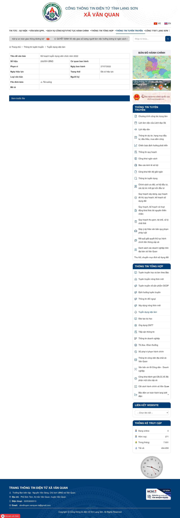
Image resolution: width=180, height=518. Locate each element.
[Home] (52, 12)
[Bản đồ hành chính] (152, 67)
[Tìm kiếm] (168, 39)
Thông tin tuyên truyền (34, 46)
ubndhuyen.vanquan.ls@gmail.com (35, 505)
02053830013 (30, 501)
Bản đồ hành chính (151, 52)
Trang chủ (16, 46)
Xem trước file (18, 98)
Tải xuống (47, 82)
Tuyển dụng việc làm (56, 46)
